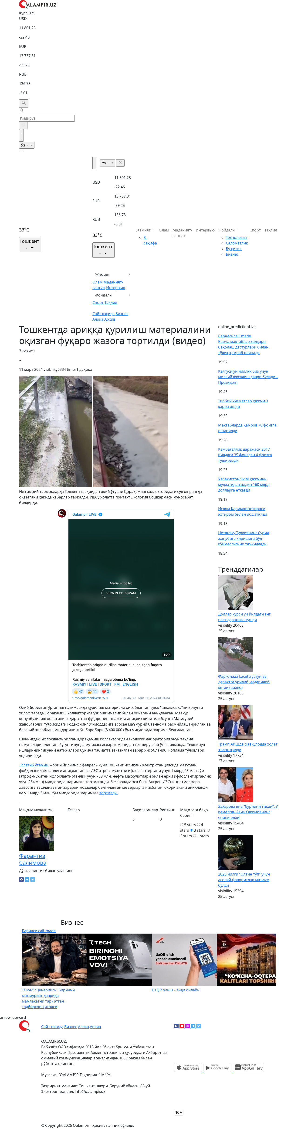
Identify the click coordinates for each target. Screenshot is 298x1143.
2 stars (186, 835)
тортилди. (108, 792)
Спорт (98, 302)
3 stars (200, 830)
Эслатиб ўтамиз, (34, 765)
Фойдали (103, 295)
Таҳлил (111, 302)
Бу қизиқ (234, 248)
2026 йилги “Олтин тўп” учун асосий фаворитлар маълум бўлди (244, 880)
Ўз (23, 145)
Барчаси (234, 336)
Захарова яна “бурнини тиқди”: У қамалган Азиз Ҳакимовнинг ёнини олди (248, 812)
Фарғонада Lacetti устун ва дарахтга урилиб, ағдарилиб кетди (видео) (244, 682)
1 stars (203, 835)
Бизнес (121, 313)
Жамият (102, 274)
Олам (97, 282)
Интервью (115, 287)
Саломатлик (237, 243)
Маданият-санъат (182, 233)
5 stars (190, 824)
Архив (109, 319)
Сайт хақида (103, 313)
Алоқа (97, 319)
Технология (236, 237)
